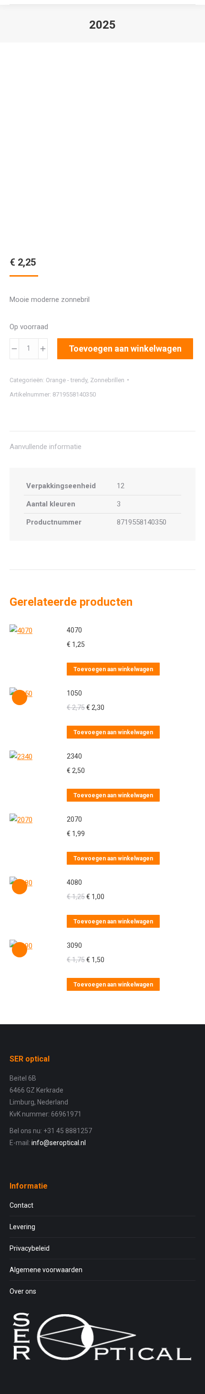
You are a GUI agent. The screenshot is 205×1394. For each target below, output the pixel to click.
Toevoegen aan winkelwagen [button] (113, 669)
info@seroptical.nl (58, 1143)
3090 (74, 945)
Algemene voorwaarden (46, 1270)
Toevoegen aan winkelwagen (125, 348)
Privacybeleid (30, 1248)
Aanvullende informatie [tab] (46, 446)
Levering (22, 1227)
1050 (74, 693)
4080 (74, 882)
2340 (74, 756)
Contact (21, 1205)
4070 (74, 630)
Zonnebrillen (107, 380)
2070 (74, 819)
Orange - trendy (66, 380)
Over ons (23, 1291)
